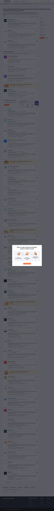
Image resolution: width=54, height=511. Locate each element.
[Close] (41, 246)
